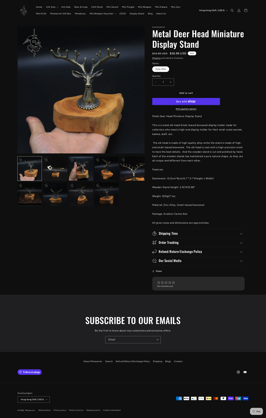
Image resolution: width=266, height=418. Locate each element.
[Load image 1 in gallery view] (30, 168)
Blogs (168, 361)
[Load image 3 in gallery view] (81, 168)
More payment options (186, 109)
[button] (52, 7)
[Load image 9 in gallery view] (107, 194)
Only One (160, 69)
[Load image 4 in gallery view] (107, 168)
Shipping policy (93, 410)
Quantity (156, 76)
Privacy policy (60, 410)
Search (109, 361)
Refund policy (45, 410)
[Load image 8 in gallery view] (81, 194)
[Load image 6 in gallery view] (30, 194)
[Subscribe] (157, 339)
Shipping (156, 58)
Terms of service (76, 410)
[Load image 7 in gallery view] (55, 194)
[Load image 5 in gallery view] (132, 168)
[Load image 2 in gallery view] (55, 168)
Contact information (112, 410)
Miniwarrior (30, 410)
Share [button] (159, 271)
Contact (178, 361)
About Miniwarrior (92, 361)
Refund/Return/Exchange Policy (133, 361)
